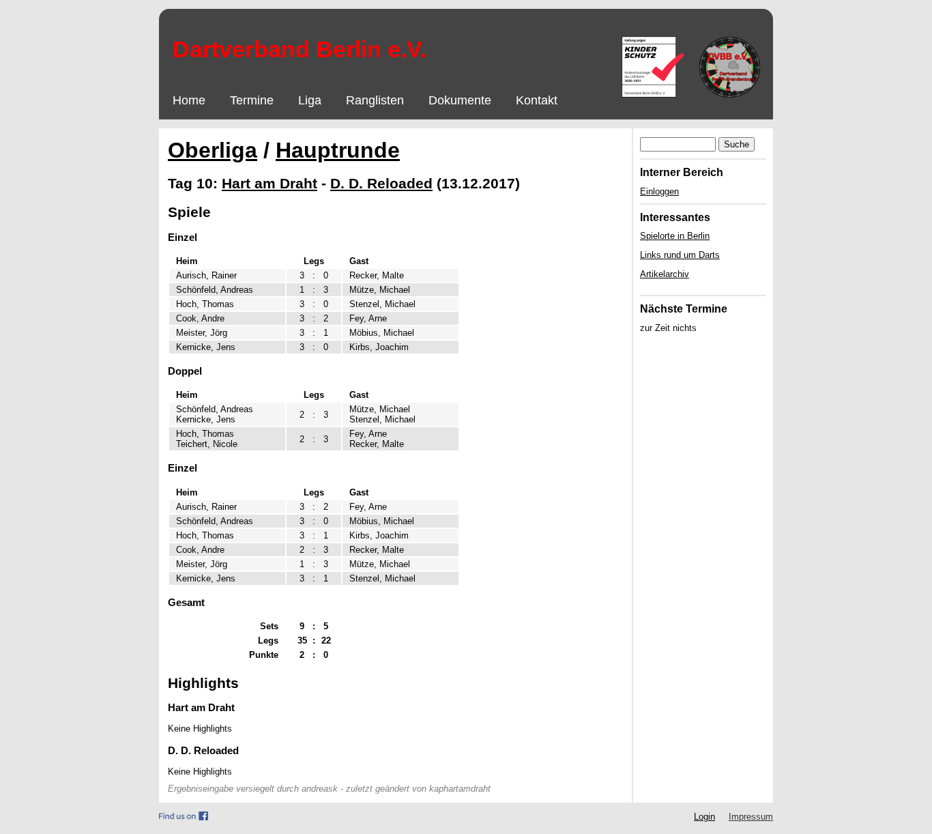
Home (189, 100)
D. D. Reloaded (381, 183)
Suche (736, 144)
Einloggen (659, 191)
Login (704, 816)
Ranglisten (375, 100)
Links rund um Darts (680, 255)
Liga (309, 100)
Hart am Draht (269, 183)
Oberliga (212, 150)
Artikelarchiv (664, 274)
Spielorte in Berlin (675, 236)
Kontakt (536, 100)
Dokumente (459, 100)
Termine (252, 100)
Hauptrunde (338, 150)
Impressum (751, 816)
